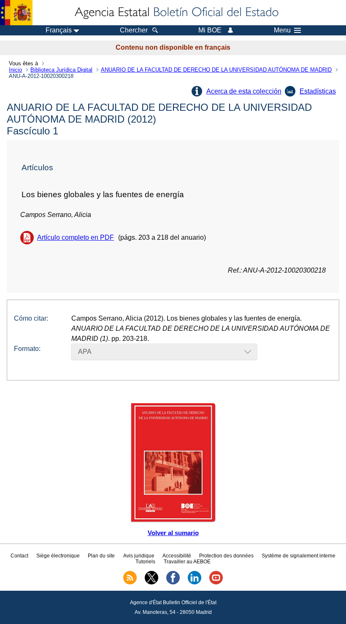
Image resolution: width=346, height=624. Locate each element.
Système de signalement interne (298, 556)
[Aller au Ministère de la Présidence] (16, 12)
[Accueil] (175, 12)
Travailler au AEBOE (187, 562)
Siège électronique (58, 556)
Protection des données (226, 556)
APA (85, 351)
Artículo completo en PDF (75, 237)
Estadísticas (318, 91)
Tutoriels (145, 562)
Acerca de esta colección (243, 91)
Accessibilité (176, 556)
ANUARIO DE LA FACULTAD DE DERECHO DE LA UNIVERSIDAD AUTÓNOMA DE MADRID (216, 70)
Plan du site (101, 556)
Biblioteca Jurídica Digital (61, 70)
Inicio (15, 70)
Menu (282, 30)
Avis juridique (138, 556)
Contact (19, 556)
